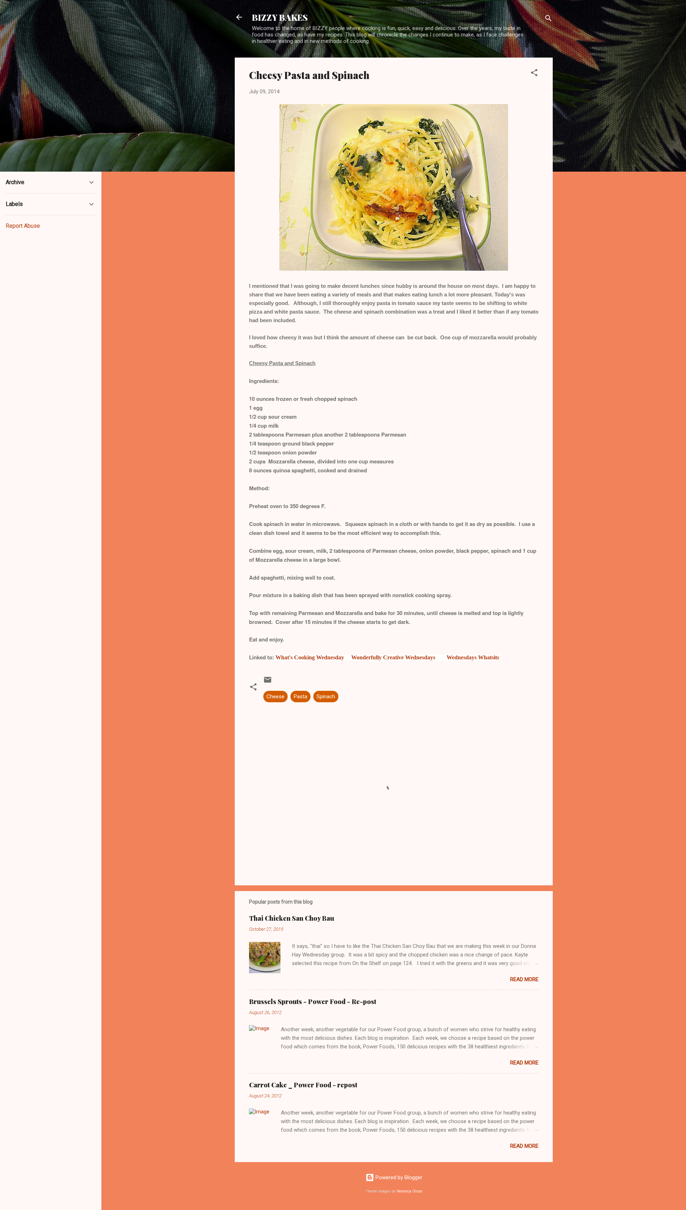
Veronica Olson (409, 1191)
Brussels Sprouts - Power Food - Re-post (312, 1001)
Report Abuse (23, 225)
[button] (534, 73)
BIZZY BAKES (280, 17)
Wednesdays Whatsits (473, 657)
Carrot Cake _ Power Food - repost (303, 1085)
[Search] (548, 19)
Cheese (275, 696)
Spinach (326, 696)
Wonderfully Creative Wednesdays (393, 657)
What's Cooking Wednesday (309, 657)
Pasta (300, 696)
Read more (524, 979)
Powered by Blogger (398, 1177)
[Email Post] (267, 682)
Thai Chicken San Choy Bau (291, 918)
